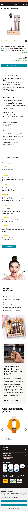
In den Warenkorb (14, 65)
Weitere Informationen (14, 508)
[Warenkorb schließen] (2, 4)
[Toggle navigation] (14, 447)
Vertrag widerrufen (8, 458)
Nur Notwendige (14, 505)
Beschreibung (13, 75)
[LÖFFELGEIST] (14, 4)
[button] (2, 429)
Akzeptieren (14, 500)
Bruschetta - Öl (9, 435)
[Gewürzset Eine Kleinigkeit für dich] (14, 24)
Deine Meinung (9, 246)
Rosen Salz (6, 131)
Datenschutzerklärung (13, 497)
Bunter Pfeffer (8, 112)
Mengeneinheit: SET (23, 58)
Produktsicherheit (13, 157)
